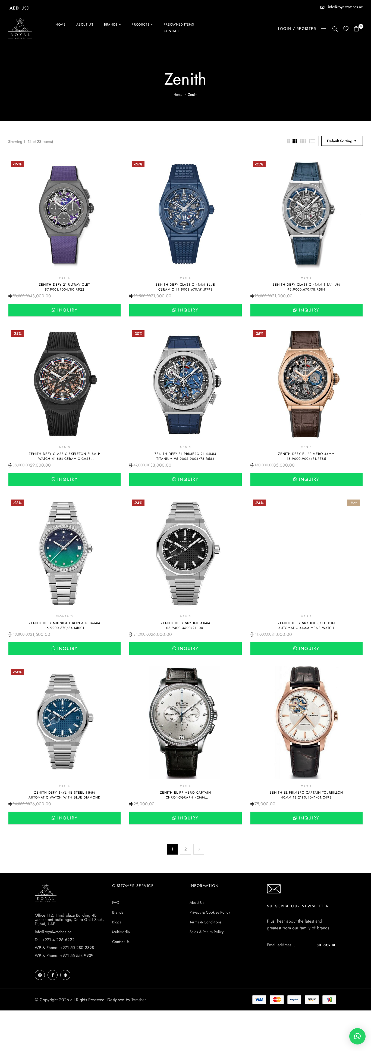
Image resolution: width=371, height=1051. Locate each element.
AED (14, 8)
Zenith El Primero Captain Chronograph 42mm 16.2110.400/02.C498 (185, 797)
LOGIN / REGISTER (297, 28)
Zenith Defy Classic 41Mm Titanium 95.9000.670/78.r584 (306, 287)
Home (178, 94)
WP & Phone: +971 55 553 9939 (64, 955)
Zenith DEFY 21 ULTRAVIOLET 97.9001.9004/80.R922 (64, 287)
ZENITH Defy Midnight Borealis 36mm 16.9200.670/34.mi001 (64, 625)
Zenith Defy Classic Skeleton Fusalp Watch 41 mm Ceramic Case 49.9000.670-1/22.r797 (64, 458)
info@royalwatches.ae (345, 7)
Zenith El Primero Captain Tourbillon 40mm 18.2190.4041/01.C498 (306, 795)
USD (25, 8)
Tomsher (138, 1000)
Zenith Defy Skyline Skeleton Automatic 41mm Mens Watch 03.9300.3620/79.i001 (306, 628)
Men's (64, 278)
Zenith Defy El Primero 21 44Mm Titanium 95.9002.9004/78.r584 (185, 456)
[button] (358, 29)
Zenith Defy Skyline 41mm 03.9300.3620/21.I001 (185, 625)
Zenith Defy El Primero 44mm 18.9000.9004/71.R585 (306, 456)
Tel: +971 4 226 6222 (55, 940)
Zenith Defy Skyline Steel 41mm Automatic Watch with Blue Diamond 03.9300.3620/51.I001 (64, 797)
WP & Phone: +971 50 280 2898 (64, 948)
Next (198, 849)
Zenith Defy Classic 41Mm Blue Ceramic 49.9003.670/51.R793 (185, 287)
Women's (64, 616)
